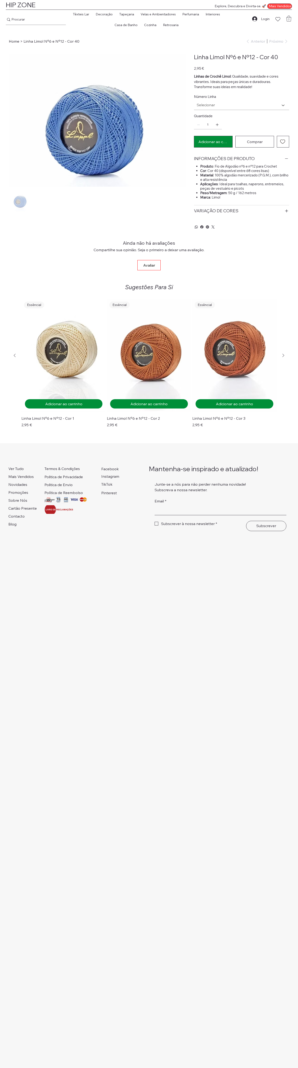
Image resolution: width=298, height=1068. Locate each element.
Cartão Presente (22, 508)
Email (160, 501)
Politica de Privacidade (63, 476)
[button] (81, 14)
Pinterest (109, 493)
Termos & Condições (62, 468)
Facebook (110, 469)
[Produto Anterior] (14, 355)
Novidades (17, 484)
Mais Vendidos (21, 476)
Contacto (16, 516)
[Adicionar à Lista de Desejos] (283, 142)
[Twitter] (213, 227)
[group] (149, 363)
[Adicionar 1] (217, 124)
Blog (12, 524)
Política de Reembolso (63, 492)
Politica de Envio (58, 484)
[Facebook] (202, 227)
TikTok (106, 484)
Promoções (18, 492)
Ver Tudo (16, 468)
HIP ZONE (21, 5)
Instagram (110, 476)
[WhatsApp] (196, 227)
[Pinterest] (207, 227)
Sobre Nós (17, 500)
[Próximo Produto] (283, 355)
